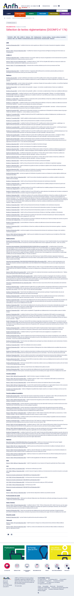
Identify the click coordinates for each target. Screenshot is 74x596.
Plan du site (52, 586)
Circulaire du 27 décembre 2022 (13, 388)
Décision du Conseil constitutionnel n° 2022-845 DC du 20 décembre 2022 (23, 479)
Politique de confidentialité (44, 587)
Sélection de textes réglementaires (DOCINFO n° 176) (23, 18)
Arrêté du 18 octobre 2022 (12, 106)
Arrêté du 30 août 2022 (11, 91)
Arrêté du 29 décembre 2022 (12, 369)
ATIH (18, 37)
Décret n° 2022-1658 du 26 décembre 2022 (16, 428)
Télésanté (52, 38)
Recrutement (60, 586)
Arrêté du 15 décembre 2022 (12, 204)
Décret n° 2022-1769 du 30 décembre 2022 (16, 526)
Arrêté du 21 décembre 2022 (12, 344)
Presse (39, 586)
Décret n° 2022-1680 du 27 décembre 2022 (16, 463)
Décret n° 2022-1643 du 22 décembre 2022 (16, 234)
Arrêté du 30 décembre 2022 (12, 510)
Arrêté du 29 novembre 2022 (12, 138)
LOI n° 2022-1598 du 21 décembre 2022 (15, 471)
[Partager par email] (8, 534)
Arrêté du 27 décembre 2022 (12, 351)
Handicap (10, 38)
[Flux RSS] (38, 592)
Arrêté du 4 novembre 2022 (12, 110)
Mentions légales (42, 590)
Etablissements (37, 37)
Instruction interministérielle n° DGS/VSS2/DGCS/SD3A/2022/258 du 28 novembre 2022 (26, 261)
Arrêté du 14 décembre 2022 (12, 292)
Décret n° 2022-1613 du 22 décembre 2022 (16, 61)
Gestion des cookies (42, 589)
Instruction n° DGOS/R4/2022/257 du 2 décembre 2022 (18, 282)
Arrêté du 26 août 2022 (11, 77)
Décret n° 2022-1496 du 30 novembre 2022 (16, 272)
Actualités (9, 18)
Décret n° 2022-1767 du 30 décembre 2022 (16, 522)
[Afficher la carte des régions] (29, 7)
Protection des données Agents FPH (60, 587)
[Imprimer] (11, 534)
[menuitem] (7, 568)
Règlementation (10, 26)
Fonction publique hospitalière (59, 37)
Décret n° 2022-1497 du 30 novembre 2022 (16, 378)
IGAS (14, 38)
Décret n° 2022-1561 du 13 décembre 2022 (16, 446)
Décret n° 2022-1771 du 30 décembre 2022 (16, 65)
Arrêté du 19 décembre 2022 (12, 222)
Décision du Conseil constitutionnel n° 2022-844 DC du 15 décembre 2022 (23, 475)
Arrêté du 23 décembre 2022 (12, 347)
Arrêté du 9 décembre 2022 (12, 57)
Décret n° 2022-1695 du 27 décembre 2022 (16, 385)
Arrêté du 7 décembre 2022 (12, 160)
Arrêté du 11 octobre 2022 (12, 98)
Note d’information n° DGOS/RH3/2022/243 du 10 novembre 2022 (21, 442)
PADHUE (20, 38)
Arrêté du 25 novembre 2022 (12, 134)
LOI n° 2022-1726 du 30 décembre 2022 (15, 484)
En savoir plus (18, 585)
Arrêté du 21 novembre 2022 (12, 120)
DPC (32, 37)
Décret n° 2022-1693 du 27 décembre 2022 (16, 492)
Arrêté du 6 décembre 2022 (12, 149)
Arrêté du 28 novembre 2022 (12, 395)
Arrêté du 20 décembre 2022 (12, 45)
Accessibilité (45, 586)
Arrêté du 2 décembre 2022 (12, 144)
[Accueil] (12, 6)
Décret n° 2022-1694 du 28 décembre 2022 (16, 457)
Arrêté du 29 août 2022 (11, 83)
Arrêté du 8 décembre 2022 (12, 71)
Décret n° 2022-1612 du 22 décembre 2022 (16, 424)
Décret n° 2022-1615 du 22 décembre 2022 (16, 382)
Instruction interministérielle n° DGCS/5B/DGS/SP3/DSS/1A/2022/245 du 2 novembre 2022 (27, 246)
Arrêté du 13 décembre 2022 (12, 181)
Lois (16, 38)
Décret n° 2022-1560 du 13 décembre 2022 (16, 412)
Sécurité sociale (45, 38)
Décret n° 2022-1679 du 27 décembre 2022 (16, 453)
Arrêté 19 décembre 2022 (12, 321)
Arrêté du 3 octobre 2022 (12, 93)
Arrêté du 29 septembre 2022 (13, 241)
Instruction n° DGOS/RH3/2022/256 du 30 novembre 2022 (19, 276)
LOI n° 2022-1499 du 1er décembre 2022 (15, 468)
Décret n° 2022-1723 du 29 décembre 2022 (16, 505)
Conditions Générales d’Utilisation (56, 589)
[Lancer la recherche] (69, 11)
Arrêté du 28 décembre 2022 (12, 359)
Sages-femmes (37, 38)
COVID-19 (22, 37)
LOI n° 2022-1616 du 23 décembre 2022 (15, 477)
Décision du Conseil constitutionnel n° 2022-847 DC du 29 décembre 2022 (23, 487)
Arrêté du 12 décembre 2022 (12, 403)
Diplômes (28, 37)
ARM (15, 37)
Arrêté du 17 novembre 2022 (12, 114)
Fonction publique (46, 37)
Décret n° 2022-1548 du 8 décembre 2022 (15, 399)
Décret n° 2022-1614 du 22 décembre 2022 (16, 449)
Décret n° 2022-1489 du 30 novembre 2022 (16, 376)
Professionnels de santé (27, 38)
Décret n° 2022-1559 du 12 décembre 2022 (16, 177)
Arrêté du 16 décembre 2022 (12, 420)
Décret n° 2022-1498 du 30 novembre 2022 (16, 266)
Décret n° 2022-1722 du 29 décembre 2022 (16, 50)
